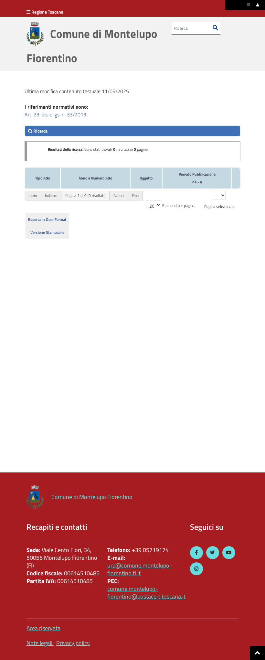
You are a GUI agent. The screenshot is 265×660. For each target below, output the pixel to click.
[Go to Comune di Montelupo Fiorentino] (35, 34)
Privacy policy (73, 643)
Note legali (39, 643)
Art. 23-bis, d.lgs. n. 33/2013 (55, 114)
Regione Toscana (47, 11)
